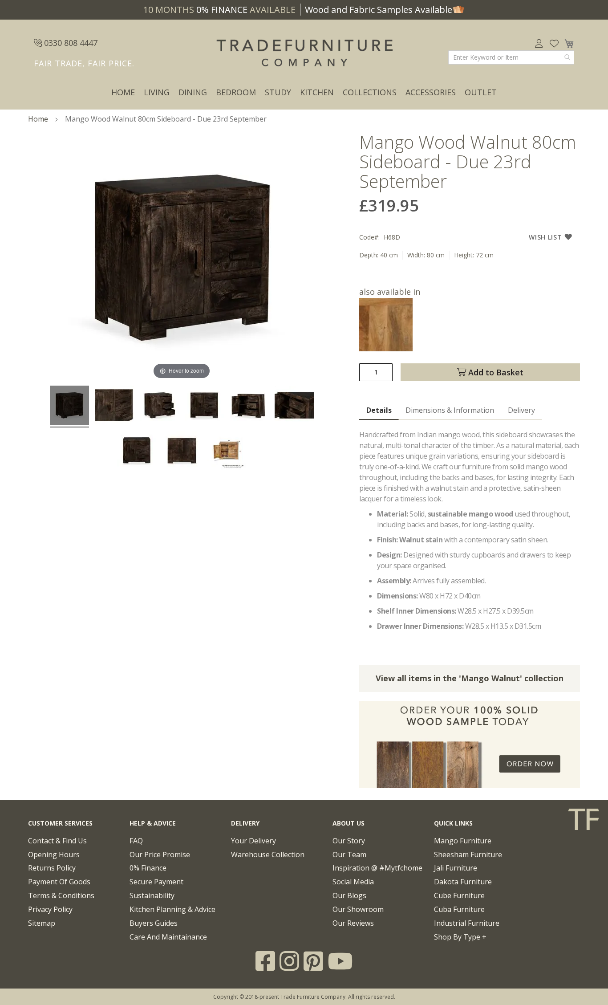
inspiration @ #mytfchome (377, 868)
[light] (386, 348)
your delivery (253, 841)
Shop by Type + (460, 937)
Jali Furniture (455, 868)
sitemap (41, 923)
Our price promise (160, 854)
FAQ (136, 841)
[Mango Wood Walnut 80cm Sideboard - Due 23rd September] (69, 406)
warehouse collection (267, 854)
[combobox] (511, 57)
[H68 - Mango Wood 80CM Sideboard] (226, 452)
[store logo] (304, 53)
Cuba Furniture (459, 909)
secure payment (156, 882)
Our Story (348, 841)
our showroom (358, 909)
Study (278, 92)
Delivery (521, 410)
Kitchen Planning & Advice (172, 909)
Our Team (349, 854)
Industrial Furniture (466, 923)
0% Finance (148, 868)
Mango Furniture (462, 841)
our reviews (353, 923)
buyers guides (154, 923)
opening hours (54, 854)
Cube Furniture (459, 895)
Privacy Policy (50, 909)
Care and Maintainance (168, 937)
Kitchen (317, 92)
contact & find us (57, 841)
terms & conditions (61, 895)
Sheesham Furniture (468, 854)
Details (379, 410)
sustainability (152, 895)
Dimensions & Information (449, 410)
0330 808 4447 (69, 42)
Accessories (430, 92)
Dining (192, 92)
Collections (370, 92)
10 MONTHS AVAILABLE (219, 10)
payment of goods (59, 882)
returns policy (52, 868)
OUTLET (481, 92)
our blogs (349, 895)
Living (157, 92)
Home (123, 92)
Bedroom (236, 92)
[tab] (379, 410)
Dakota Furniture (463, 882)
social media (353, 882)
